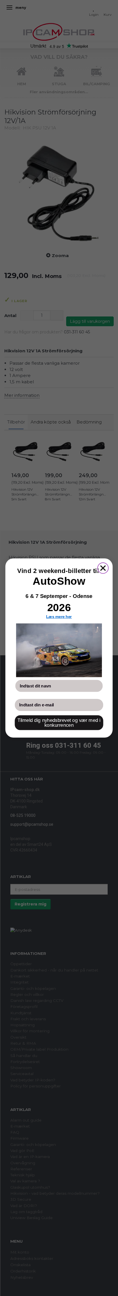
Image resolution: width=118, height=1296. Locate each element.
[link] (59, 650)
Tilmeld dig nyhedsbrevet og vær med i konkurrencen (58, 723)
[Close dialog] (103, 568)
